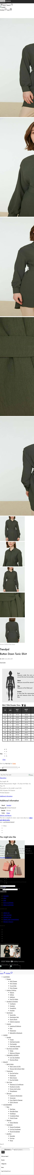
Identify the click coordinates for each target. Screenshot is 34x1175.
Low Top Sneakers (15, 1058)
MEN (6, 1)
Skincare (9, 1093)
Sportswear (10, 1013)
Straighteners (13, 1091)
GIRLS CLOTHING (8, 905)
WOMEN (2, 1)
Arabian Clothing (11, 990)
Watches (9, 1120)
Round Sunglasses (15, 1132)
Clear (4, 760)
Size (1, 754)
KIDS (9, 1)
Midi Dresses (13, 981)
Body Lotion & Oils (15, 1066)
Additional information (6, 796)
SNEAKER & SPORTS (13, 1055)
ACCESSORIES (7, 1105)
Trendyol (9, 805)
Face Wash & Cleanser (16, 1100)
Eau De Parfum (14, 1073)
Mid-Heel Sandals (15, 1042)
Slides (11, 1051)
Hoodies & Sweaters (12, 1001)
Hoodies (12, 1010)
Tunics (13, 644)
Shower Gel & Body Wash (17, 1069)
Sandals (9, 1037)
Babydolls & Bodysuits (16, 1033)
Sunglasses (10, 1125)
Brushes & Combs (15, 1087)
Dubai (14, 764)
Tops (10, 644)
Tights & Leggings (15, 1022)
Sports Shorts (13, 1019)
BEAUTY (5, 1062)
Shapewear (13, 1031)
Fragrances (10, 1071)
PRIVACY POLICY (8, 922)
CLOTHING (6, 977)
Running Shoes (14, 1060)
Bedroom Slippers (15, 1053)
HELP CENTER (7, 915)
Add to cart (3, 770)
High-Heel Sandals (15, 1046)
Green (8, 813)
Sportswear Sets (14, 1017)
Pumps (12, 1040)
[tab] (17, 778)
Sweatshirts (13, 1008)
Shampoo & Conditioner (16, 1084)
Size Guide (2, 662)
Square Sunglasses (15, 1127)
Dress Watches (14, 1123)
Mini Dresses (13, 984)
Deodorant (13, 1075)
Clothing (6, 644)
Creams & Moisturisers (16, 1096)
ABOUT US (6, 913)
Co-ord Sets (13, 986)
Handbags (13, 1114)
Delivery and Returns (5, 815)
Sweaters (12, 1006)
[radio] (6, 749)
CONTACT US (7, 917)
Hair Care (9, 1082)
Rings (11, 1141)
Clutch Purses (13, 1118)
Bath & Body (10, 1064)
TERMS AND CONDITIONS (11, 920)
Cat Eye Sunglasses (15, 1129)
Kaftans (12, 995)
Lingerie (9, 1024)
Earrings (12, 1138)
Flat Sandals (13, 1044)
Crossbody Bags (14, 1116)
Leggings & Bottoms (15, 1026)
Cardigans (13, 1004)
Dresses (9, 979)
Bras (11, 1028)
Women (2, 644)
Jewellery (9, 1134)
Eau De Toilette (14, 1080)
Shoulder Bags (14, 1111)
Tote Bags (12, 1109)
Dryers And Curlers (15, 1089)
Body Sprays (13, 1078)
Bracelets (12, 1136)
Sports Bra (13, 1015)
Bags (8, 1107)
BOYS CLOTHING (8, 903)
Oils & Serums (14, 1102)
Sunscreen (13, 1098)
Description (3, 778)
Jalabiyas (12, 997)
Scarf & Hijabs (14, 999)
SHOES (5, 1035)
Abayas (12, 993)
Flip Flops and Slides (12, 1049)
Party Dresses (13, 988)
